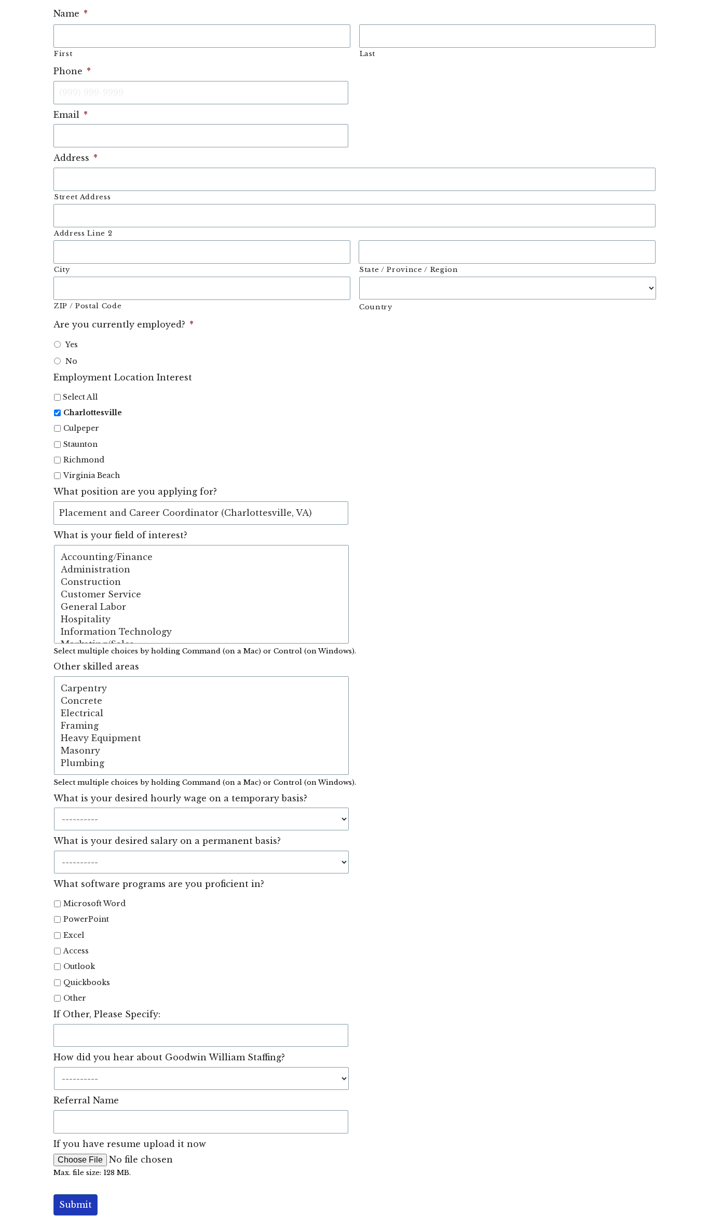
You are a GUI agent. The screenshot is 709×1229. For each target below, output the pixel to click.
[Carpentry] (201, 688)
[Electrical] (201, 713)
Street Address (82, 197)
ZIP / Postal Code (87, 306)
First (63, 53)
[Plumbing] (201, 763)
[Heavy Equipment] (201, 738)
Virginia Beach (91, 475)
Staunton (80, 444)
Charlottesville (92, 412)
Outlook (79, 966)
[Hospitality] (201, 619)
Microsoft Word (94, 903)
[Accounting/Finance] (201, 557)
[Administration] (201, 569)
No (71, 361)
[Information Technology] (201, 631)
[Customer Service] (201, 594)
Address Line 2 (83, 233)
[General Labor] (201, 606)
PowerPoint (86, 919)
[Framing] (201, 725)
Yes (71, 344)
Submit (75, 1204)
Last (368, 53)
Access (76, 950)
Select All (80, 397)
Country (375, 307)
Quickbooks (86, 982)
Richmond (83, 460)
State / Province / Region (408, 269)
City (62, 269)
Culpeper (81, 428)
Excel (73, 935)
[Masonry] (201, 750)
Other (74, 998)
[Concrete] (201, 700)
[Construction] (201, 582)
